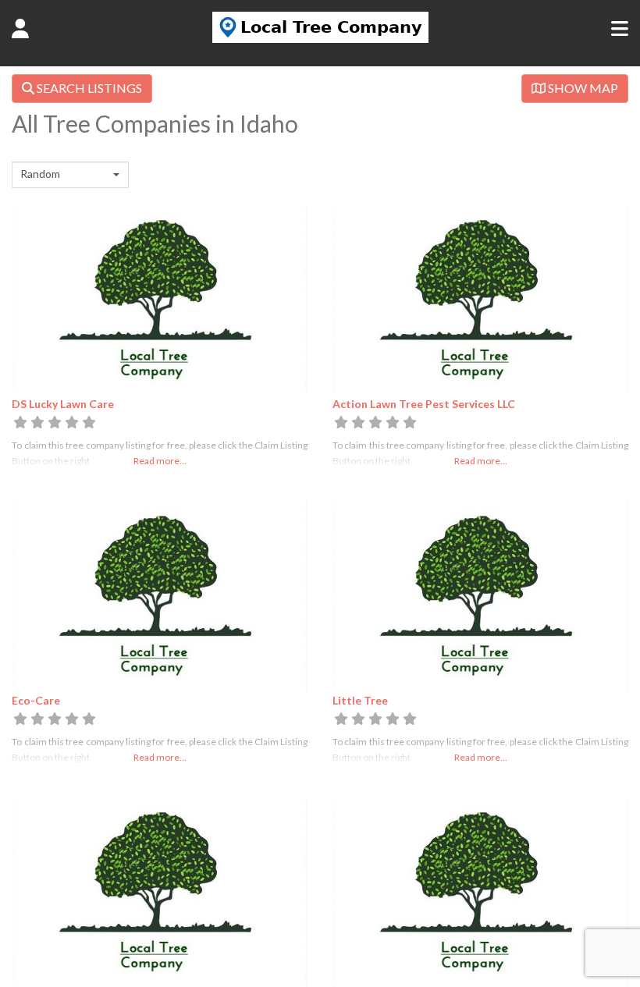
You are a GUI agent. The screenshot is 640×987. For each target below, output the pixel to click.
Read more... (160, 461)
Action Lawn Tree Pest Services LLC (423, 403)
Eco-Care (36, 700)
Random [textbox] (40, 173)
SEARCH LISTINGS (88, 87)
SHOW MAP (582, 87)
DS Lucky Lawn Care (63, 403)
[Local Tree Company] (320, 38)
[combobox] (70, 175)
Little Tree (360, 700)
